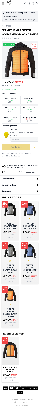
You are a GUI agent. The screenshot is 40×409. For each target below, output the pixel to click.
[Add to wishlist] (34, 147)
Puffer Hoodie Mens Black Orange (10, 369)
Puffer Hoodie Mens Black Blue (30, 226)
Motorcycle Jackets (10, 16)
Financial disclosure (20, 405)
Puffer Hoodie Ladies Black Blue (30, 269)
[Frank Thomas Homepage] (9, 3)
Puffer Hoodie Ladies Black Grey (10, 269)
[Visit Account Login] (29, 3)
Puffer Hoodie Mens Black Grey (10, 226)
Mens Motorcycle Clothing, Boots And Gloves (20, 13)
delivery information (16, 167)
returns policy (30, 172)
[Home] (3, 13)
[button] (35, 75)
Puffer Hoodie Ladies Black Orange (10, 313)
